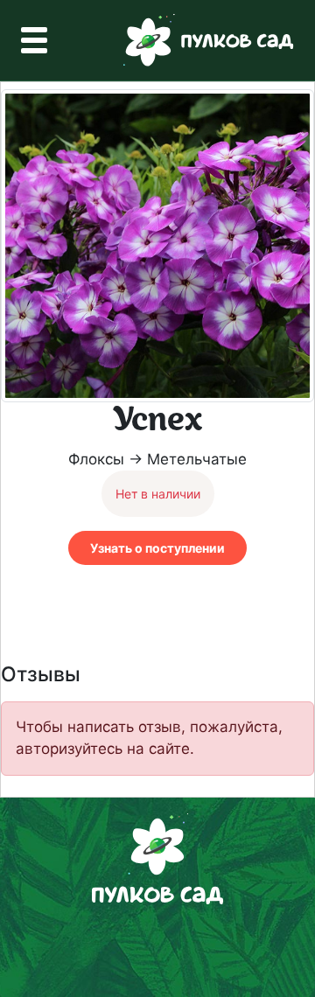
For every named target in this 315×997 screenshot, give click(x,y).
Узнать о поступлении (157, 547)
